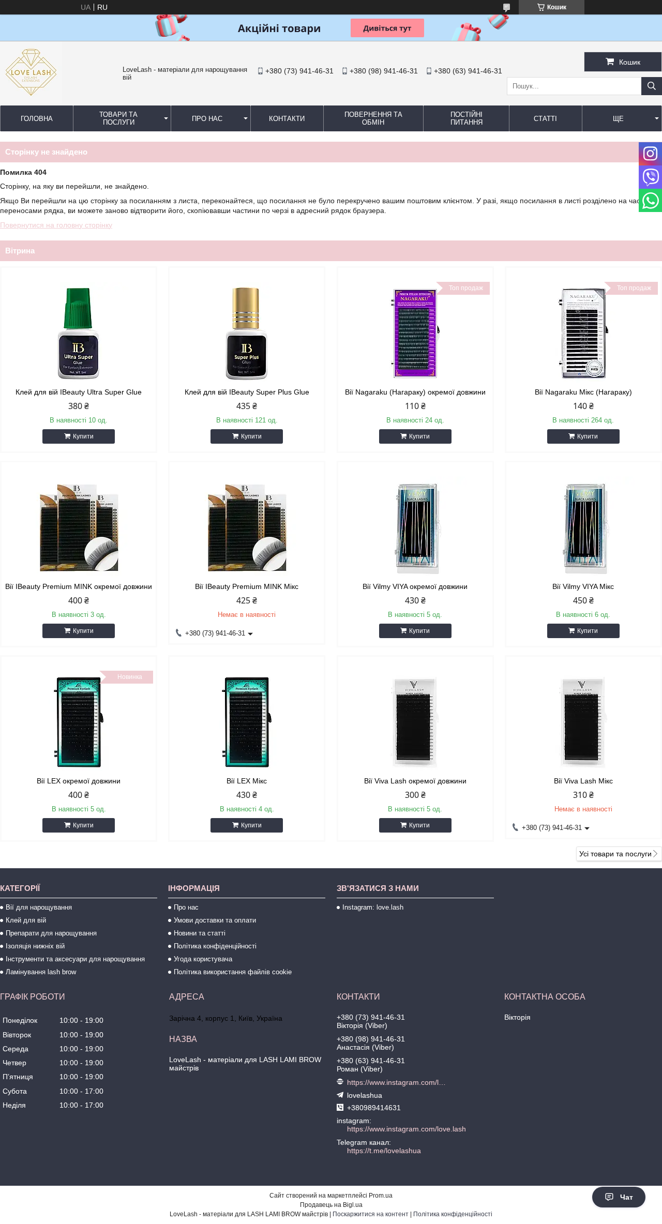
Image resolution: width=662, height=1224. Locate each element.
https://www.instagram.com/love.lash (397, 1082)
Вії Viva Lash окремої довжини (415, 781)
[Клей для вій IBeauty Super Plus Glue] (246, 333)
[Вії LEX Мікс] (246, 722)
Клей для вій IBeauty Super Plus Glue (247, 392)
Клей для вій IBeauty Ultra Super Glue (79, 392)
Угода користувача (203, 959)
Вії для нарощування (39, 907)
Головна (37, 119)
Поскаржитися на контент (371, 1214)
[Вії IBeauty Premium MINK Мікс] (246, 528)
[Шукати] (651, 86)
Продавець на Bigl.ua (331, 1204)
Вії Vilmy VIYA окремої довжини (415, 586)
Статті (545, 119)
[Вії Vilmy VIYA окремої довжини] (415, 528)
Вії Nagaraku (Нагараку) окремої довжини (415, 392)
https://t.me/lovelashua (384, 1150)
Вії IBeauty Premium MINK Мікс (246, 586)
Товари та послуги (118, 118)
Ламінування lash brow (41, 972)
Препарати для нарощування (51, 933)
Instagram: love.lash (372, 907)
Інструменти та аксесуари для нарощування (75, 959)
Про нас (207, 119)
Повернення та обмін (373, 118)
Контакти (287, 119)
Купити (83, 436)
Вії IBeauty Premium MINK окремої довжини (78, 586)
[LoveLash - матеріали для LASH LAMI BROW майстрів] (31, 101)
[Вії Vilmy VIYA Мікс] (583, 528)
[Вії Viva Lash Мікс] (583, 722)
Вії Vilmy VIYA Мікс (583, 586)
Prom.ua (381, 1195)
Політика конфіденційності (215, 946)
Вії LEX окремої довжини (79, 781)
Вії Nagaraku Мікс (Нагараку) (583, 392)
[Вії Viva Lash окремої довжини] (415, 722)
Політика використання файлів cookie (233, 972)
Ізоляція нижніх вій (35, 946)
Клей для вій (26, 920)
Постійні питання (466, 118)
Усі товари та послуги (615, 854)
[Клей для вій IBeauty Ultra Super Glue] (78, 333)
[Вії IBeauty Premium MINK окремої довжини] (78, 528)
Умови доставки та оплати (215, 920)
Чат (626, 1197)
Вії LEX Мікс (247, 781)
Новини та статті (199, 933)
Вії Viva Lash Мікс (583, 781)
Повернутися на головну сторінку (56, 225)
